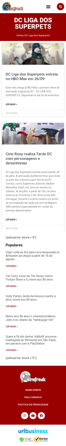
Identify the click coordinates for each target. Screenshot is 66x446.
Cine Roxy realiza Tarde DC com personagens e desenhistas (29, 158)
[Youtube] (33, 415)
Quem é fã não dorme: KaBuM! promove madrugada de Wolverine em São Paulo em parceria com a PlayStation (31, 340)
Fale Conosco (33, 397)
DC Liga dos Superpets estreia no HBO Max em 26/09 (32, 76)
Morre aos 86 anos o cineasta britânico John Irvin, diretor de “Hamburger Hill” (31, 318)
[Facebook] (41, 415)
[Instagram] (24, 415)
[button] (48, 6)
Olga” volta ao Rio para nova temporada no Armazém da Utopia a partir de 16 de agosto (33, 256)
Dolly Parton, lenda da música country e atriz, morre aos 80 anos (31, 297)
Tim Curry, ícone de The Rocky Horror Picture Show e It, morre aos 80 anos (29, 277)
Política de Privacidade (33, 404)
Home (19, 35)
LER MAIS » (11, 104)
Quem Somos (33, 390)
